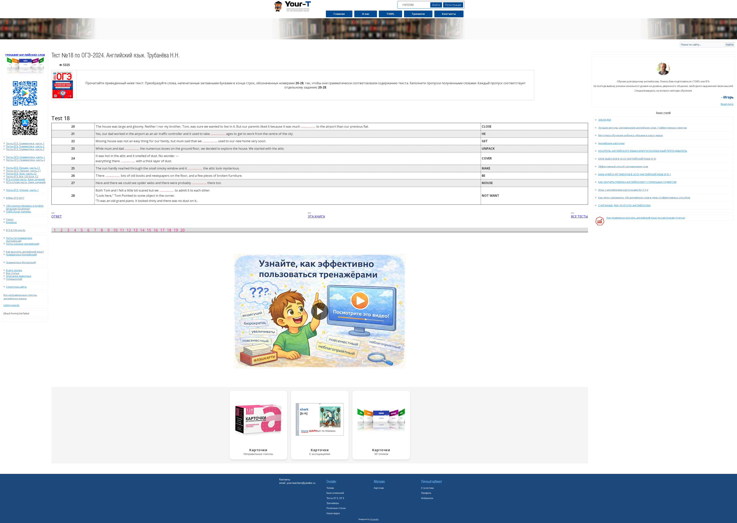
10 (115, 230)
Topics (9, 219)
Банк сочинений (335, 493)
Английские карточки (611, 143)
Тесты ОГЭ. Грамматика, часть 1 (25, 157)
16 (156, 230)
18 (169, 230)
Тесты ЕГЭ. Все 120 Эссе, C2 (22, 176)
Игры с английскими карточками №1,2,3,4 (623, 190)
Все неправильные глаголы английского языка (20, 296)
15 (149, 230)
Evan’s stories (14, 270)
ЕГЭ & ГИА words (15, 230)
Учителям (408, 5)
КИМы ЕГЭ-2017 (15, 198)
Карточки (379, 488)
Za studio (374, 519)
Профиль (426, 493)
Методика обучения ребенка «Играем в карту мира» (630, 135)
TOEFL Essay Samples (18, 211)
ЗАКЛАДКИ (604, 119)
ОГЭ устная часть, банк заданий (25, 182)
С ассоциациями (319, 453)
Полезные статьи (336, 508)
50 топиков (381, 453)
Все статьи (12, 273)
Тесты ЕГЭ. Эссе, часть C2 (21, 173)
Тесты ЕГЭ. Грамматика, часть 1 (25, 143)
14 (142, 230)
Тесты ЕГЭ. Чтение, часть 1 (22, 190)
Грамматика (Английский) (21, 254)
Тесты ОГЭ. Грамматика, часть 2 (25, 160)
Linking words (11, 305)
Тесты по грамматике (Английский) (19, 239)
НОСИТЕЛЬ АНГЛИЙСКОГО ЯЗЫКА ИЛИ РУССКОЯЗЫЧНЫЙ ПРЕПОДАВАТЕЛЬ (642, 151)
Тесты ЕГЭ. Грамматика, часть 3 (25, 149)
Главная (339, 14)
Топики (330, 488)
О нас (365, 14)
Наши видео (333, 513)
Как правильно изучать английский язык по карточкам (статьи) (645, 217)
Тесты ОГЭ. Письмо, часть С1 (23, 170)
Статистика (427, 488)
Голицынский (14, 279)
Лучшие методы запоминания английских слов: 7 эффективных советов (642, 127)
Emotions (11, 222)
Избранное (427, 498)
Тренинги (418, 14)
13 (135, 230)
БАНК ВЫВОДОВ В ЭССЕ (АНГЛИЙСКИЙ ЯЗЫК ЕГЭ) (627, 158)
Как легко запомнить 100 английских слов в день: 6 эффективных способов (644, 197)
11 (122, 230)
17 (162, 230)
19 (176, 230)
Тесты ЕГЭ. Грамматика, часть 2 (25, 146)
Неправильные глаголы (258, 453)
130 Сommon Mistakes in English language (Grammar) (25, 207)
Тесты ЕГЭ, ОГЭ (335, 498)
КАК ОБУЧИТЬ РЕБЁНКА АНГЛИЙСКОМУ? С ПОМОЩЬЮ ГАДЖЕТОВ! (637, 182)
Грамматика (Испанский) (21, 262)
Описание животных (18, 276)
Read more (727, 104)
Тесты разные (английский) (22, 243)
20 (182, 230)
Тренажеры (332, 503)
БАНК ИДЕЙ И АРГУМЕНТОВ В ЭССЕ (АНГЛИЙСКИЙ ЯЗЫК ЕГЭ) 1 (634, 174)
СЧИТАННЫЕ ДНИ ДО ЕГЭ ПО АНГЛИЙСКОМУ (624, 205)
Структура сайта (16, 286)
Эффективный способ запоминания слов (623, 166)
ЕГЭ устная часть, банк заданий (25, 179)
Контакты (449, 14)
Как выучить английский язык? (25, 251)
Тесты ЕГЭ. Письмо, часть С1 (23, 167)
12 (129, 230)
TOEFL (390, 14)
